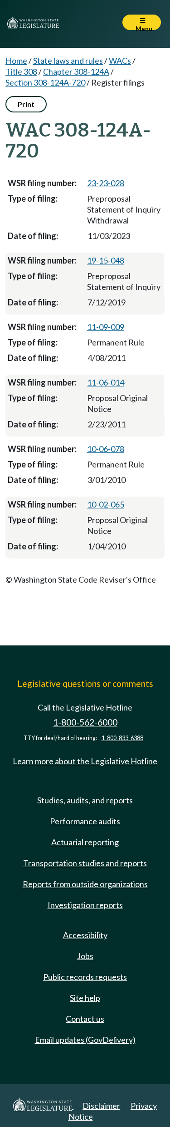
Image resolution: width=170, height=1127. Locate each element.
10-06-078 (105, 449)
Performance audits (85, 821)
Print (26, 104)
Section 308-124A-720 (45, 82)
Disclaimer (101, 1106)
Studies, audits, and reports (85, 800)
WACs (120, 61)
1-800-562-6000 (85, 722)
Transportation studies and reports (85, 863)
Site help (85, 998)
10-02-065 (105, 504)
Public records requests (85, 977)
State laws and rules (68, 61)
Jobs (85, 956)
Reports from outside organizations (85, 884)
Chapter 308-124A (76, 71)
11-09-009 (105, 327)
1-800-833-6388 (122, 738)
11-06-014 (105, 382)
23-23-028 (105, 183)
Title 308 (21, 71)
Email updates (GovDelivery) (85, 1040)
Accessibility (85, 935)
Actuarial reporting (85, 842)
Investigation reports (85, 905)
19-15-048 (105, 260)
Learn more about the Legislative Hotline (85, 761)
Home (16, 61)
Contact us (85, 1019)
